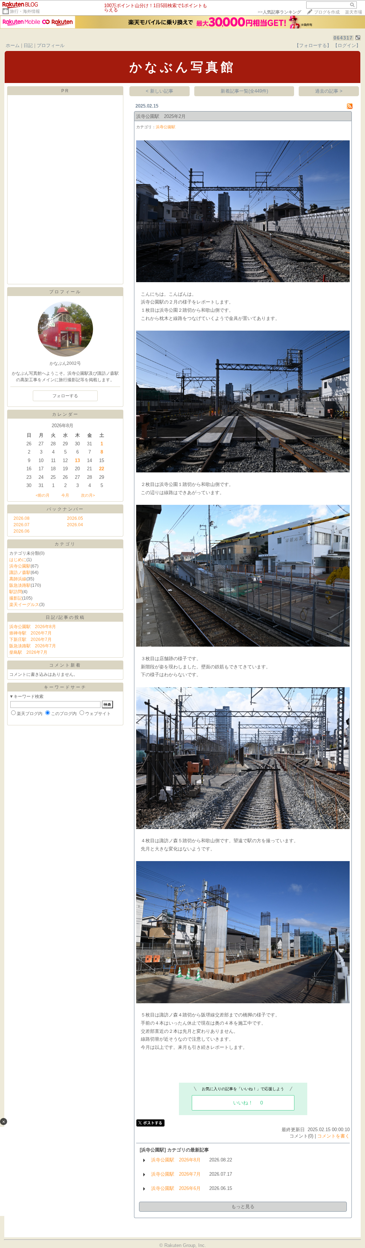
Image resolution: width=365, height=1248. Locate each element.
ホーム (13, 45)
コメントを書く (333, 1136)
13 (77, 460)
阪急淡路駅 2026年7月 (32, 645)
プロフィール (51, 45)
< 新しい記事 (159, 91)
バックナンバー (65, 509)
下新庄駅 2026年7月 (30, 639)
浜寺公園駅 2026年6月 (176, 1188)
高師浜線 (17, 578)
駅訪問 (15, 591)
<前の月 (43, 495)
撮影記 (15, 598)
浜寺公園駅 (20, 566)
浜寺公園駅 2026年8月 (32, 626)
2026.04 (75, 524)
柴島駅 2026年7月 (28, 652)
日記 (28, 45)
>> (279, 12)
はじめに (17, 559)
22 (101, 468)
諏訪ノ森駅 (20, 572)
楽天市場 (353, 12)
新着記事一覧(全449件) (244, 91)
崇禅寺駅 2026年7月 (30, 633)
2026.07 (22, 524)
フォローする (65, 395)
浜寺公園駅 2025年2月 (161, 116)
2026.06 (22, 531)
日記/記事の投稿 (65, 617)
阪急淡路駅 (20, 585)
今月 (65, 495)
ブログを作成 (327, 12)
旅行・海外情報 (25, 11)
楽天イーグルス (24, 604)
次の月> (88, 495)
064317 (343, 38)
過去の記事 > (329, 91)
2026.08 (22, 518)
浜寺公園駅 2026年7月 (176, 1174)
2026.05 (75, 518)
